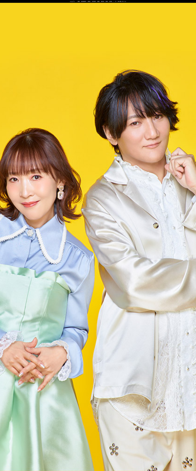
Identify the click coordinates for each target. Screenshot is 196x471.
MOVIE (107, 1)
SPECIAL (110, 1)
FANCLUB (102, 1)
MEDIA (98, 1)
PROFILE (89, 1)
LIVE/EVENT (94, 1)
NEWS (79, 1)
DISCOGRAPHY (83, 1)
